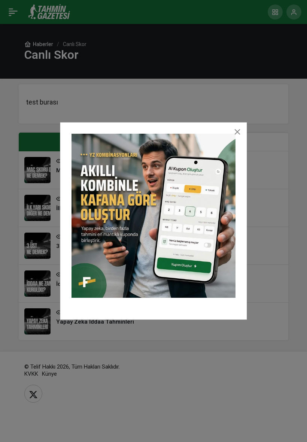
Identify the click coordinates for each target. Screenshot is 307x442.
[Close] (237, 131)
